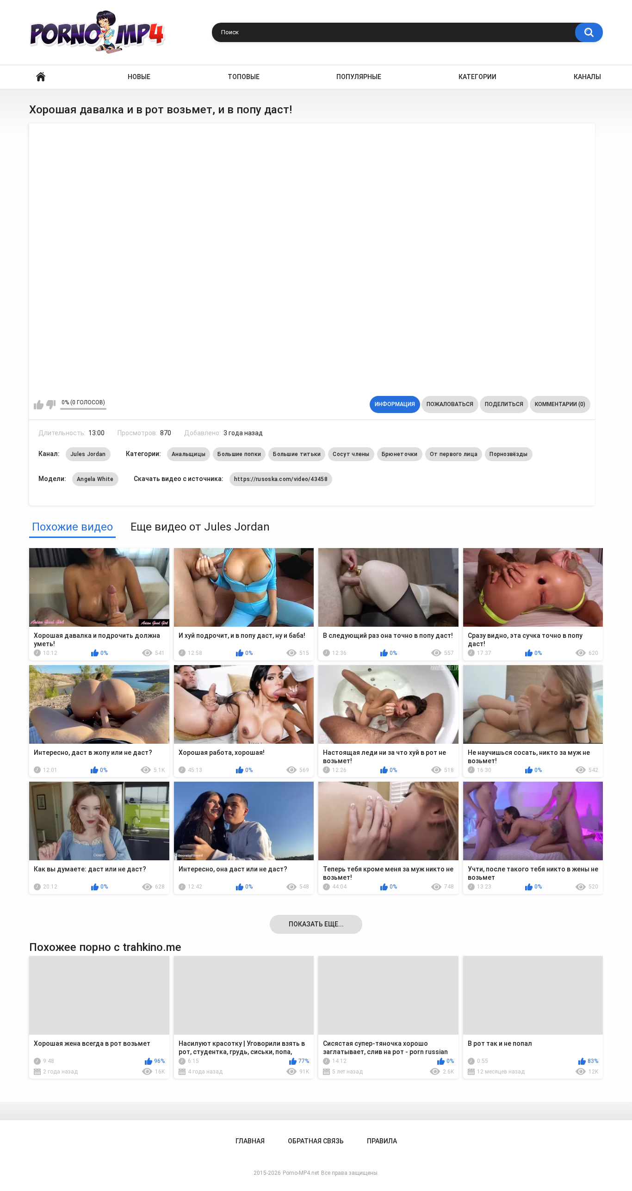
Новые (139, 76)
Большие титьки (297, 454)
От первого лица (454, 454)
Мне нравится (38, 404)
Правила (382, 1141)
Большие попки (239, 454)
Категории (477, 76)
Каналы (587, 76)
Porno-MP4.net (301, 1173)
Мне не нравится (51, 404)
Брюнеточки (400, 454)
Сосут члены (351, 454)
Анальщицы (189, 454)
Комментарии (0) (560, 404)
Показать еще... (316, 924)
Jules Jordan (88, 454)
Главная (40, 77)
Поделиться (504, 404)
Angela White (95, 479)
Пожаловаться (450, 404)
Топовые (244, 76)
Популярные (358, 76)
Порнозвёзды (508, 454)
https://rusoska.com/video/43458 (281, 479)
